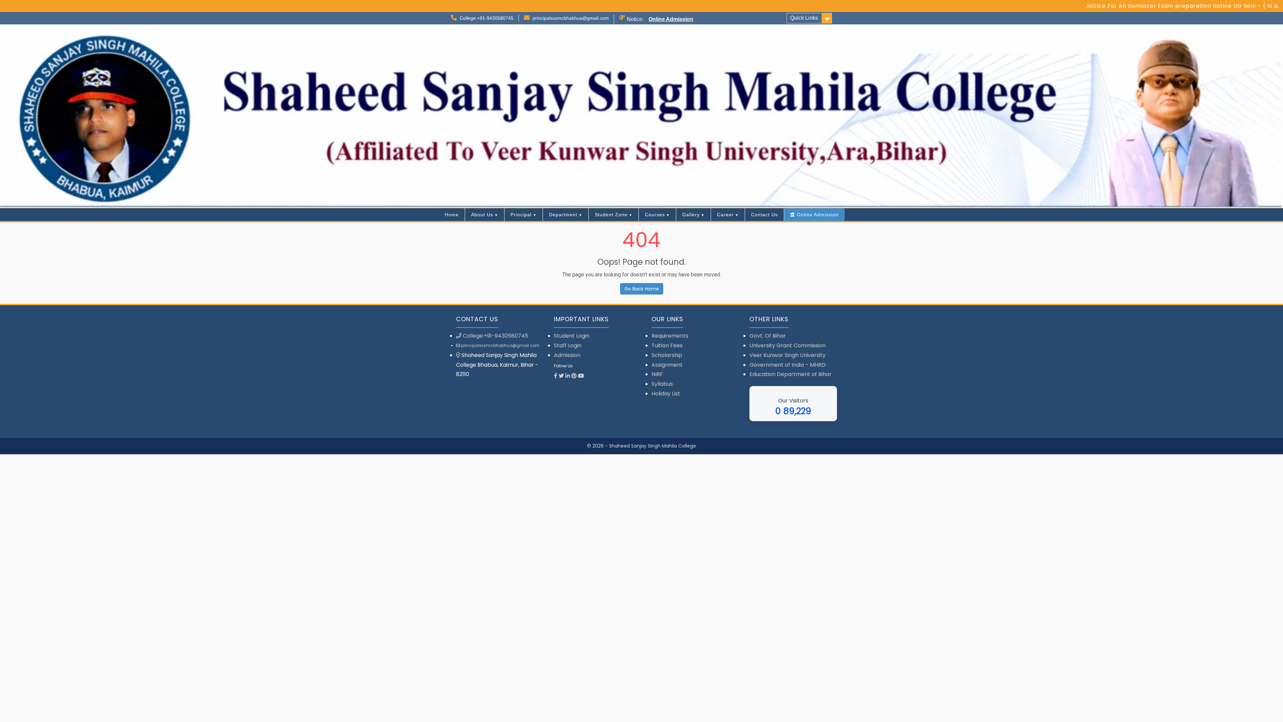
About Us (482, 214)
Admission (567, 355)
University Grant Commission (787, 345)
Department (563, 214)
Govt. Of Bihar (767, 336)
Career (725, 214)
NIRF (657, 374)
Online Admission (671, 19)
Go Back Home (641, 288)
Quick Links (804, 18)
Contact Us (764, 214)
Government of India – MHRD (787, 365)
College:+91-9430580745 (487, 18)
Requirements (670, 336)
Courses (655, 214)
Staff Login (567, 345)
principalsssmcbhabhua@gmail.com (571, 18)
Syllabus (662, 384)
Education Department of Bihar (790, 374)
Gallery (691, 214)
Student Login (571, 336)
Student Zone (611, 214)
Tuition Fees (667, 345)
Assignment (667, 365)
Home (452, 214)
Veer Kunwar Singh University (787, 355)
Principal (521, 214)
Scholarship (667, 355)
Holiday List (666, 393)
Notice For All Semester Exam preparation (1111, 6)
